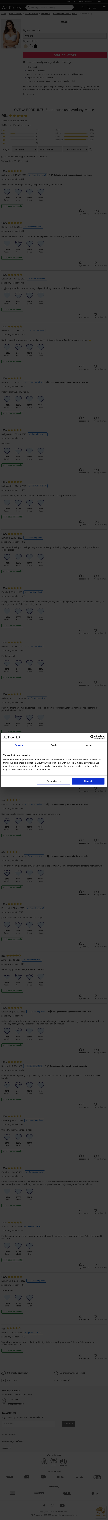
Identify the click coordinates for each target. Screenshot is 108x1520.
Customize (52, 781)
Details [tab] (54, 745)
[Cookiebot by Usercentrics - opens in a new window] (92, 737)
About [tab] (89, 745)
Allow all (88, 781)
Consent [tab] (18, 745)
